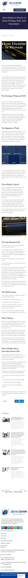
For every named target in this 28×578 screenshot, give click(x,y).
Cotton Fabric (4, 545)
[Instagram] (5, 527)
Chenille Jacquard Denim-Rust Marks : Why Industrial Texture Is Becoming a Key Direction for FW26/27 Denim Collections (17, 435)
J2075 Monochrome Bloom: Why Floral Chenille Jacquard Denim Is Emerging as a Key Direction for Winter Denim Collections (18, 452)
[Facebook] (2, 527)
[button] (4, 10)
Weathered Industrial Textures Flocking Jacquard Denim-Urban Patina (17, 418)
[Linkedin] (8, 527)
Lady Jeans (3, 533)
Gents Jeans (4, 535)
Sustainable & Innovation (7, 540)
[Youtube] (12, 527)
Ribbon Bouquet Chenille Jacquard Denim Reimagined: (17, 468)
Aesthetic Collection (5, 543)
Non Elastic (3, 538)
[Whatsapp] (15, 527)
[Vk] (18, 527)
